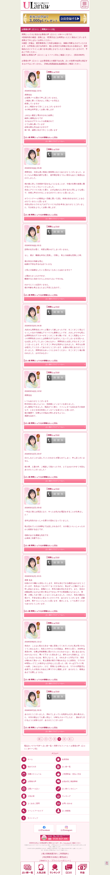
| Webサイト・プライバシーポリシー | (55, 861)
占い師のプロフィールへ (55, 141)
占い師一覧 (66, 766)
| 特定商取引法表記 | (50, 857)
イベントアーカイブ (35, 811)
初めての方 (32, 766)
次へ (70, 739)
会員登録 (65, 759)
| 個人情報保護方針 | (49, 854)
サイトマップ (33, 818)
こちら (68, 843)
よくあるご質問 (34, 803)
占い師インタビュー (69, 789)
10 (64, 739)
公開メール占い (34, 789)
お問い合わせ (67, 803)
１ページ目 (52, 55)
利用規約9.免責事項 (58, 64)
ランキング (66, 796)
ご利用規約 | (64, 854)
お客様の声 (32, 781)
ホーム (30, 759)
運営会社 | (63, 857)
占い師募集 (66, 811)
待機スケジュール (34, 774)
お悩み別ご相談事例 (69, 781)
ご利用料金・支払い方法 (71, 774)
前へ (40, 739)
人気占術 (31, 796)
